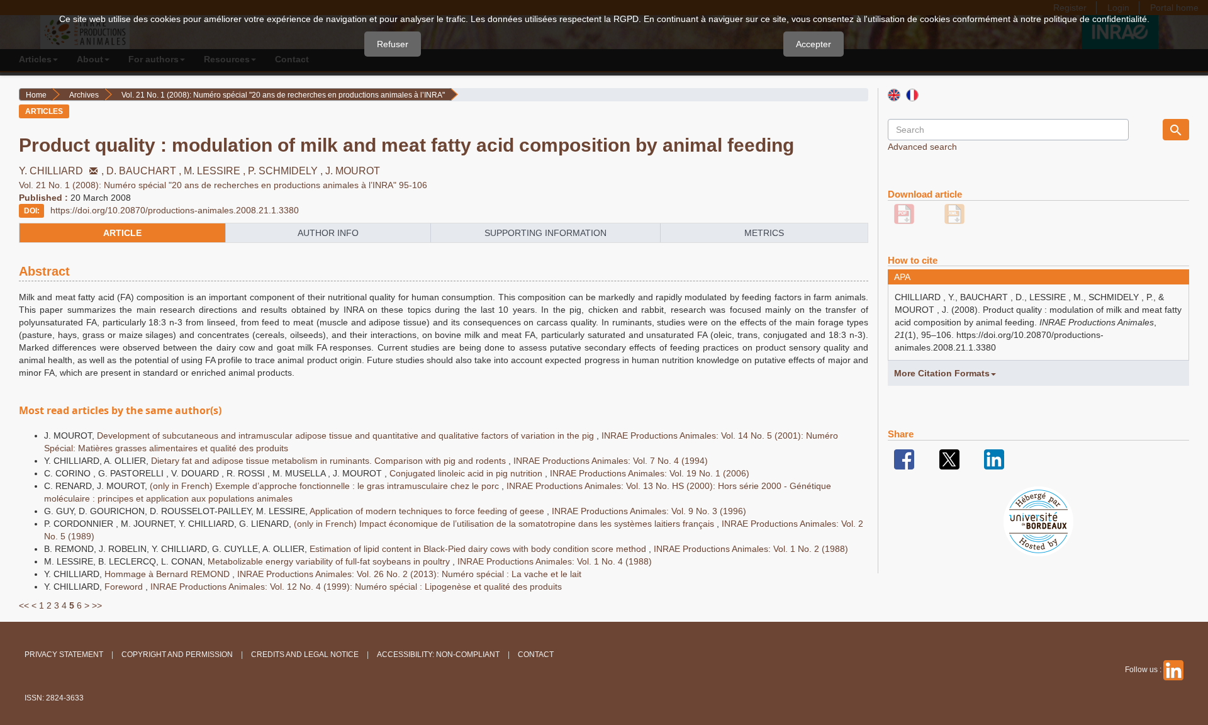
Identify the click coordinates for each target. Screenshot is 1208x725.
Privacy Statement (64, 654)
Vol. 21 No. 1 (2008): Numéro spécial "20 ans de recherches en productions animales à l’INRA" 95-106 (223, 185)
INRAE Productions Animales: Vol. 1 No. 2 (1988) (751, 549)
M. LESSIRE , (216, 171)
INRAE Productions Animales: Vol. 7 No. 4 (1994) (610, 461)
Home (36, 95)
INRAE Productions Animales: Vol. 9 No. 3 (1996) (649, 511)
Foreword (124, 587)
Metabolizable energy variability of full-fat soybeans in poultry (330, 561)
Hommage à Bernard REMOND (168, 574)
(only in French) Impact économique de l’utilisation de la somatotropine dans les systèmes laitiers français (505, 524)
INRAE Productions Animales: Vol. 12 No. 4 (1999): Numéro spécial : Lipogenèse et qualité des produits (356, 587)
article (122, 233)
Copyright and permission (177, 654)
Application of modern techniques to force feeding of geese (428, 511)
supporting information (545, 233)
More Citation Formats (942, 373)
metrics (764, 233)
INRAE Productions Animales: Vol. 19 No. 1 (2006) (649, 473)
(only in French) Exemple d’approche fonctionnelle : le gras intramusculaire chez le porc (325, 486)
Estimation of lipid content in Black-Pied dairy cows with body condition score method (479, 549)
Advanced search (922, 147)
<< (24, 605)
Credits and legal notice (305, 654)
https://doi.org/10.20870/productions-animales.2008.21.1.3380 (174, 210)
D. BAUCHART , (145, 171)
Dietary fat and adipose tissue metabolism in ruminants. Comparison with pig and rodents (329, 461)
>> (97, 605)
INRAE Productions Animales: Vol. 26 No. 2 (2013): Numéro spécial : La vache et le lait (409, 574)
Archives (84, 95)
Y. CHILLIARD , (62, 171)
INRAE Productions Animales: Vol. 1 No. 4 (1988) (554, 561)
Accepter (813, 44)
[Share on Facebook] (904, 459)
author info (328, 233)
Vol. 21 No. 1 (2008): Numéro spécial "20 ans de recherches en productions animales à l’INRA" (283, 95)
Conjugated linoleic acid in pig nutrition (467, 473)
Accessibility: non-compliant (438, 654)
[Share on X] (949, 459)
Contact (536, 654)
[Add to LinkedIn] (994, 459)
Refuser (392, 44)
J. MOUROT (352, 171)
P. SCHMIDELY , (286, 171)
